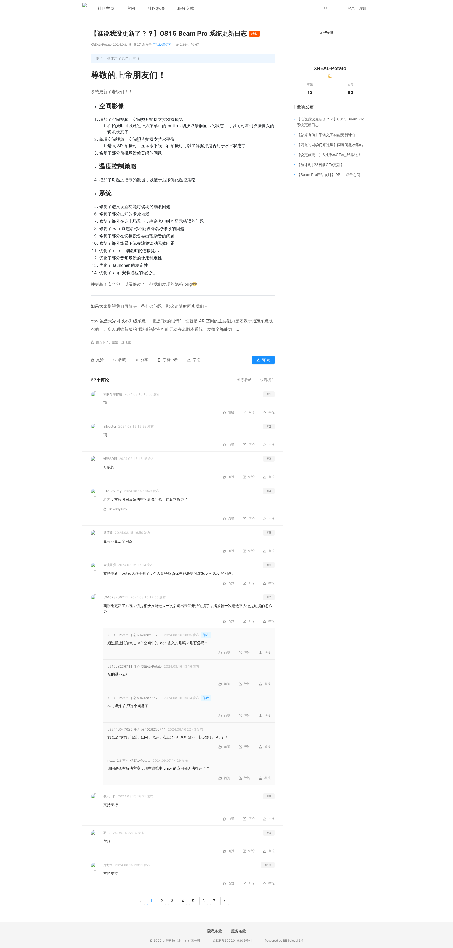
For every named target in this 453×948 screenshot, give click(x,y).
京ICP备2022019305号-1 (232, 940)
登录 (351, 8)
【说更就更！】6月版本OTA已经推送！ (329, 154)
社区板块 (156, 8)
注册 (362, 8)
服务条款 (238, 931)
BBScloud (290, 940)
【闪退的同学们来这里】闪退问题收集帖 (330, 144)
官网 (131, 8)
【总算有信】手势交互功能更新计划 (326, 134)
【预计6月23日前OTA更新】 (320, 164)
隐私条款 (214, 931)
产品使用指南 (162, 44)
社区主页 (106, 8)
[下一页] (224, 901)
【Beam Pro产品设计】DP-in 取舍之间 (328, 174)
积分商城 (185, 8)
